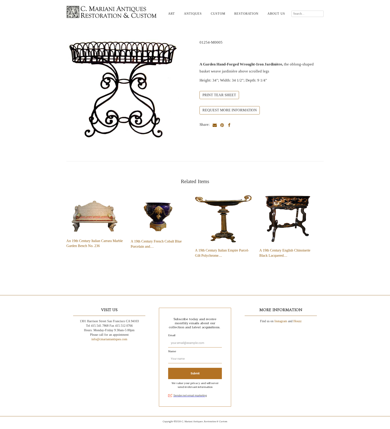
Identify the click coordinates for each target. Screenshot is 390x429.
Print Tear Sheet (219, 95)
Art (171, 13)
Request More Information (229, 110)
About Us (276, 13)
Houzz (297, 321)
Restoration (246, 13)
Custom (218, 13)
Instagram (280, 321)
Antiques (193, 13)
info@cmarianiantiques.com (109, 339)
